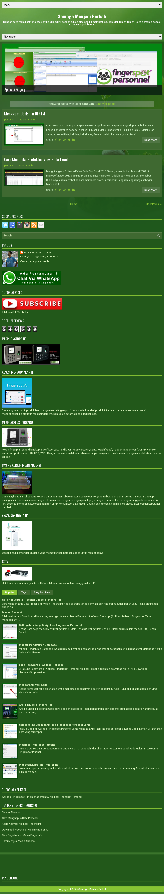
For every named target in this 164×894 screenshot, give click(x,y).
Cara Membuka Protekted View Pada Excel (36, 159)
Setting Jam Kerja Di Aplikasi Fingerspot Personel (50, 625)
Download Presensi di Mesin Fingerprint (25, 829)
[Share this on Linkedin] (73, 139)
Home (73, 203)
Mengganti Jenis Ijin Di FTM (24, 113)
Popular (9, 592)
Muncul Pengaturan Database (38, 644)
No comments (27, 119)
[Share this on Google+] (64, 139)
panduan (9, 119)
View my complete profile (34, 261)
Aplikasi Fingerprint (17, 89)
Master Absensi (12, 612)
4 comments (26, 165)
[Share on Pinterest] (69, 139)
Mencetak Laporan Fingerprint (38, 764)
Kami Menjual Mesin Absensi (18, 840)
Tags (24, 592)
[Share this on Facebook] (55, 139)
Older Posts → (153, 203)
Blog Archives (42, 592)
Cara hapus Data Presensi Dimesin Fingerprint (31, 599)
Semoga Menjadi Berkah (82, 16)
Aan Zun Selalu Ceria (37, 252)
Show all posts (105, 103)
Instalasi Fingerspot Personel (37, 744)
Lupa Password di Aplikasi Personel (41, 664)
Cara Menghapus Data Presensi (20, 818)
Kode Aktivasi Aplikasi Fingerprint (21, 823)
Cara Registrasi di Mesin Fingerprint (22, 835)
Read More (150, 139)
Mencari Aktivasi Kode (33, 684)
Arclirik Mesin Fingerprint (35, 704)
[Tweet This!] (59, 139)
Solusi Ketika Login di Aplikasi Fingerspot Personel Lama (55, 724)
